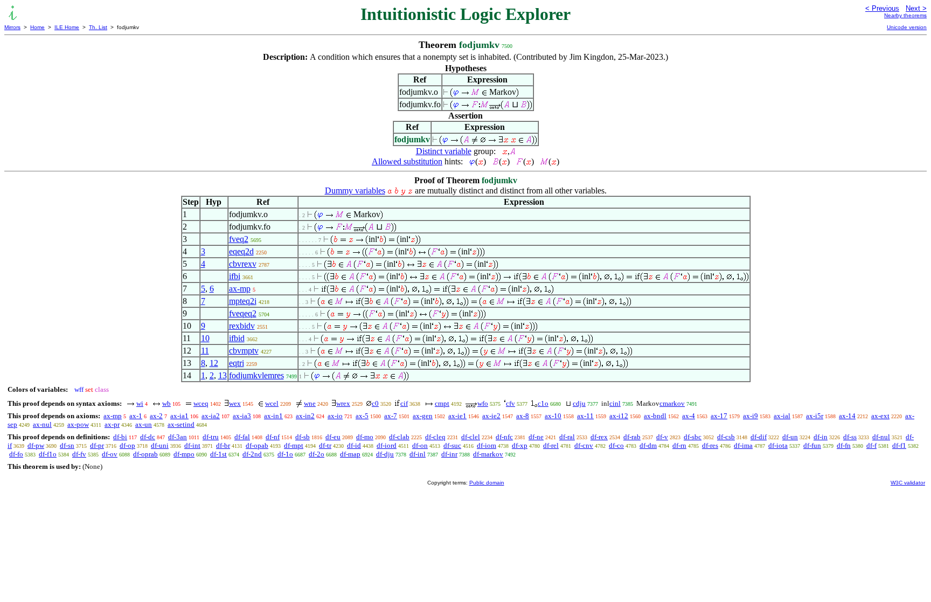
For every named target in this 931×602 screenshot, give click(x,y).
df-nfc (504, 437)
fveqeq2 (242, 313)
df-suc (452, 445)
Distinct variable (443, 151)
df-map (350, 454)
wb (166, 403)
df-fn (844, 445)
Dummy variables (355, 190)
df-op (127, 445)
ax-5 (362, 416)
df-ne (536, 437)
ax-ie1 (457, 416)
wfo (482, 403)
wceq (201, 403)
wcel (272, 403)
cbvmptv (244, 350)
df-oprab (145, 454)
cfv (510, 403)
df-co (616, 445)
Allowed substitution (407, 161)
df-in (821, 437)
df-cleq (435, 437)
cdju (579, 403)
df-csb (726, 437)
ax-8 (522, 416)
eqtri (236, 363)
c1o (543, 403)
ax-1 (135, 416)
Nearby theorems (905, 15)
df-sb (302, 437)
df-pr (97, 445)
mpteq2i (242, 301)
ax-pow (78, 424)
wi (139, 403)
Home (37, 27)
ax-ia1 (179, 416)
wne (310, 403)
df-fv (79, 454)
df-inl (417, 454)
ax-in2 (305, 416)
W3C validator (908, 483)
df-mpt (293, 445)
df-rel (551, 445)
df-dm (648, 445)
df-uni (160, 445)
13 (222, 375)
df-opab (257, 445)
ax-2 (156, 416)
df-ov (109, 454)
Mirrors (12, 27)
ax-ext (880, 416)
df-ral (567, 437)
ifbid (237, 338)
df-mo (364, 437)
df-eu (333, 437)
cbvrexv (242, 263)
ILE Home (66, 27)
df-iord (387, 445)
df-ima (743, 445)
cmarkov (672, 403)
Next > (916, 8)
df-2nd (252, 454)
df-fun (812, 445)
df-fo (16, 454)
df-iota (778, 445)
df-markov (488, 454)
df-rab (632, 437)
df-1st (218, 454)
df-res (710, 445)
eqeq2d (241, 251)
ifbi (234, 276)
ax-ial (782, 416)
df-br (223, 445)
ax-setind (181, 424)
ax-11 (585, 416)
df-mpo (183, 454)
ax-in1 (273, 416)
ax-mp (240, 288)
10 (205, 338)
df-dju (385, 454)
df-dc (147, 437)
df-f (871, 445)
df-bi (120, 437)
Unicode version (907, 27)
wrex (343, 403)
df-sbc (692, 437)
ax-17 (719, 416)
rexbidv (242, 325)
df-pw (35, 445)
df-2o (316, 454)
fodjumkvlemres (256, 375)
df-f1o (48, 454)
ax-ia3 (242, 416)
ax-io (335, 416)
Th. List (98, 27)
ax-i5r (814, 416)
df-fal (242, 437)
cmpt (442, 403)
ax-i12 (618, 416)
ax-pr (112, 424)
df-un (790, 437)
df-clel (470, 437)
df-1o (285, 454)
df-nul (881, 437)
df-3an (177, 437)
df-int (192, 445)
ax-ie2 (491, 416)
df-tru (211, 437)
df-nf (273, 437)
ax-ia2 (211, 416)
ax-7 (390, 416)
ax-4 (688, 416)
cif (404, 403)
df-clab (399, 437)
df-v (662, 437)
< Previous (882, 8)
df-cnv (583, 445)
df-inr (449, 454)
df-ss (850, 437)
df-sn (67, 445)
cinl (615, 403)
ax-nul (42, 424)
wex (235, 403)
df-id (354, 445)
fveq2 (238, 239)
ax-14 (847, 416)
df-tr (325, 445)
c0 (375, 403)
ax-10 (553, 416)
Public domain (486, 483)
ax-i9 (750, 416)
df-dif (759, 437)
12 (214, 363)
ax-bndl (655, 416)
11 (205, 350)
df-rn (679, 445)
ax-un (143, 424)
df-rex (599, 437)
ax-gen (423, 416)
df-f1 (899, 445)
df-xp (519, 445)
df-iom (486, 445)
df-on (420, 445)
